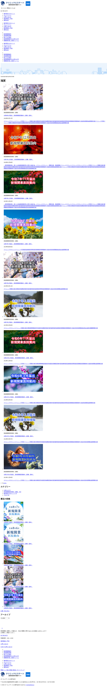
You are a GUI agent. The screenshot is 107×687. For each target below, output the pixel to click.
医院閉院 (100, 167)
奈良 (50, 123)
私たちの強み (7, 37)
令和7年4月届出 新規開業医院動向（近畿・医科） (18, 283)
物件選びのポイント (9, 13)
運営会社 (6, 20)
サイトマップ (20, 670)
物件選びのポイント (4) (10, 493)
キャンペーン (7, 15)
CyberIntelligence (29, 685)
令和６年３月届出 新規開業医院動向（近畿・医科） (19, 397)
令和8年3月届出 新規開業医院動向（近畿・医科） (18, 608)
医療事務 (31, 328)
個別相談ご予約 (8, 18)
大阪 (47, 123)
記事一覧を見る (5, 611)
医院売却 (16, 123)
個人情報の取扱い (12, 670)
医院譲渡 (31, 123)
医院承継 (21, 123)
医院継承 (90, 167)
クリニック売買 (99, 121)
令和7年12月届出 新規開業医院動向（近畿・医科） (18, 159)
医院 (44, 363)
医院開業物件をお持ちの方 (11, 39)
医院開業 (36, 123)
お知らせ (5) (7, 490)
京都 (12, 123)
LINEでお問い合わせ (6, 646)
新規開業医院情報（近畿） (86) (12, 492)
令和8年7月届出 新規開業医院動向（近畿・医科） (18, 522)
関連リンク (4, 670)
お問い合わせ (7, 17)
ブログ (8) (6, 495)
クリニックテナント (65, 165)
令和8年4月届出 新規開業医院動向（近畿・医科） (18, 115)
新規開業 (53, 123)
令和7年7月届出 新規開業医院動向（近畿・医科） (18, 244)
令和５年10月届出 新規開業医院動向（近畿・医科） (19, 474)
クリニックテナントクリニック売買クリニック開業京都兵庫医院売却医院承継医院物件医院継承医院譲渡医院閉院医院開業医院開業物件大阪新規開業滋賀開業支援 (49, 121)
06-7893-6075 (4, 635)
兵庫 (71, 167)
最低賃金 (58, 123)
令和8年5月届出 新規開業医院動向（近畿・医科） (18, 565)
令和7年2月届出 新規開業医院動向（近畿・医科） (18, 322)
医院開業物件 (7, 34)
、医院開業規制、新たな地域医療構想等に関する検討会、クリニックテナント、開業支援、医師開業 (32, 165)
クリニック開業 (8, 289)
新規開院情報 (7, 35)
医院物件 (26, 123)
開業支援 (66, 123)
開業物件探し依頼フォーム (11, 40)
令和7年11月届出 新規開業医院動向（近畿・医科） (18, 198)
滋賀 (62, 123)
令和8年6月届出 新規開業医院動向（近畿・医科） (18, 543)
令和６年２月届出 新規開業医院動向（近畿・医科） (19, 436)
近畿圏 (91, 328)
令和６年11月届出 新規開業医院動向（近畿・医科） (19, 358)
